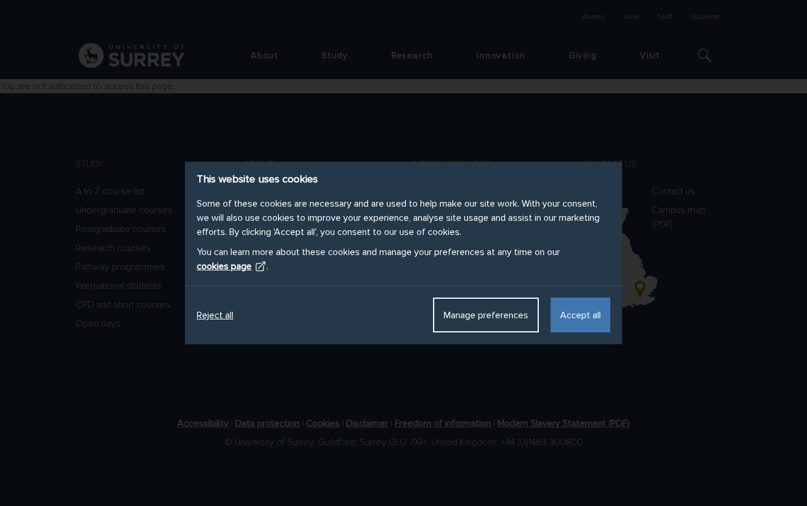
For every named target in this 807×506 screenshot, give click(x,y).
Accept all (580, 315)
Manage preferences (486, 315)
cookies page (224, 266)
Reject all (215, 315)
